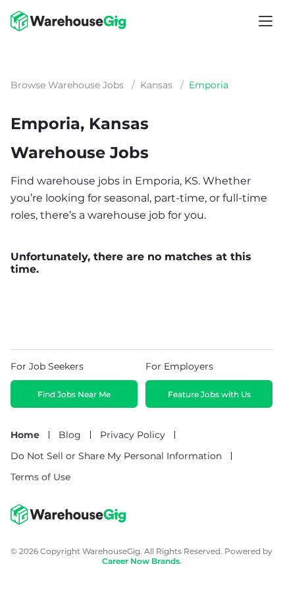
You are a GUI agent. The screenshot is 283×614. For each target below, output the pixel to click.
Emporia (208, 85)
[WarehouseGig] (68, 522)
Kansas (156, 85)
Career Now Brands (141, 561)
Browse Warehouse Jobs (67, 85)
